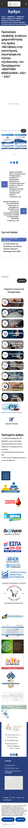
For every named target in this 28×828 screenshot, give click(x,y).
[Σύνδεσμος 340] (14, 574)
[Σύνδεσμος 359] (14, 771)
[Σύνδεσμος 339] (12, 562)
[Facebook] (11, 755)
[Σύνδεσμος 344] (12, 646)
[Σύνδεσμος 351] (13, 736)
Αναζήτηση (5, 277)
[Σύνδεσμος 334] (10, 488)
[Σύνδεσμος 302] (20, 148)
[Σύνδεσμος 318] (12, 313)
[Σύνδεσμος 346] (10, 679)
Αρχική (3, 16)
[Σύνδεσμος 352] (13, 740)
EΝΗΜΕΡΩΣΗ (11, 16)
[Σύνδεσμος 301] (7, 148)
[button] (26, 4)
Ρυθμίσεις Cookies (7, 824)
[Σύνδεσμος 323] (12, 366)
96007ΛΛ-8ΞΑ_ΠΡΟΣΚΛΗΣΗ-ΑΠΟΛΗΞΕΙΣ (10, 130)
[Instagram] (16, 755)
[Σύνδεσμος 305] (17, 162)
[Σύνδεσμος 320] (12, 334)
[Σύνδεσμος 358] (14, 768)
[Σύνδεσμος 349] (4, 714)
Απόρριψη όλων (20, 819)
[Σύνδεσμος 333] (5, 475)
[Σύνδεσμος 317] (12, 303)
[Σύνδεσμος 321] (12, 345)
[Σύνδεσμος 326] (12, 397)
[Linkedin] (14, 755)
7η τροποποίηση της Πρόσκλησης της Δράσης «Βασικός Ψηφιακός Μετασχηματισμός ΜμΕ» (12, 247)
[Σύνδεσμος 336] (12, 517)
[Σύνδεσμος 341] (14, 593)
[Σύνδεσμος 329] (11, 420)
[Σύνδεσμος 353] (13, 746)
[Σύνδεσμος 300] (20, 139)
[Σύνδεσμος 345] (12, 662)
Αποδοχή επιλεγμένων (8, 819)
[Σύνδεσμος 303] (11, 162)
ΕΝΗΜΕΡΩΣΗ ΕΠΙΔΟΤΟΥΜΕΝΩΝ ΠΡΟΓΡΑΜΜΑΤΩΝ (10, 239)
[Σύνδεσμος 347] (12, 697)
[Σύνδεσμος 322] (12, 355)
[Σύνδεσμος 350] (13, 727)
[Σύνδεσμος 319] (12, 324)
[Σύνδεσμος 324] (12, 376)
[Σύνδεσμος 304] (14, 162)
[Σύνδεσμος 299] (7, 139)
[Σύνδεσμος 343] (12, 631)
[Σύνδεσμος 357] (14, 765)
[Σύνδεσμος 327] (10, 407)
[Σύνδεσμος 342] (12, 616)
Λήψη (23, 130)
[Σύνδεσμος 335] (12, 502)
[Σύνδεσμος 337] (12, 532)
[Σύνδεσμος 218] (14, 4)
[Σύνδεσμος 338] (12, 547)
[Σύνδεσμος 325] (12, 387)
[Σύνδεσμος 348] (14, 707)
